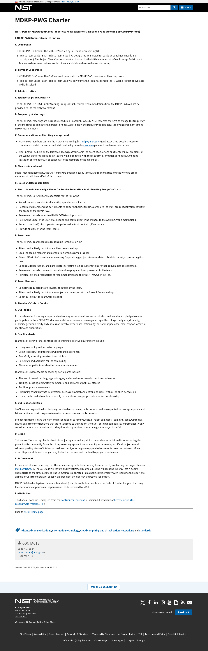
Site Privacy (25, 634)
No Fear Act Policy (126, 634)
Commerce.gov (101, 640)
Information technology (65, 530)
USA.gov (130, 640)
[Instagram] (162, 602)
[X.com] (142, 602)
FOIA (140, 634)
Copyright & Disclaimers (78, 634)
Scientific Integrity (177, 634)
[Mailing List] (189, 602)
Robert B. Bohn (26, 549)
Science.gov (117, 640)
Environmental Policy (155, 634)
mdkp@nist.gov (23, 469)
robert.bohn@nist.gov (30, 552)
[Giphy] (176, 602)
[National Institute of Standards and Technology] (37, 601)
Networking (127, 530)
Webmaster (20, 622)
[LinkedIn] (156, 602)
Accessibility (40, 634)
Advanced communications (36, 530)
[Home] (23, 7)
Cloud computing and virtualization (100, 530)
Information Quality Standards (77, 640)
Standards (145, 530)
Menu (188, 7)
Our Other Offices (48, 622)
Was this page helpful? (104, 587)
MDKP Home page (34, 512)
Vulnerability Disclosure (103, 634)
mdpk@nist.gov (90, 141)
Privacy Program (56, 634)
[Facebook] (149, 602)
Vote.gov (141, 640)
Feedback (183, 612)
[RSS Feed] (183, 602)
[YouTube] (169, 602)
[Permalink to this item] (42, 543)
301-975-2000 (21, 616)
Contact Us (34, 622)
